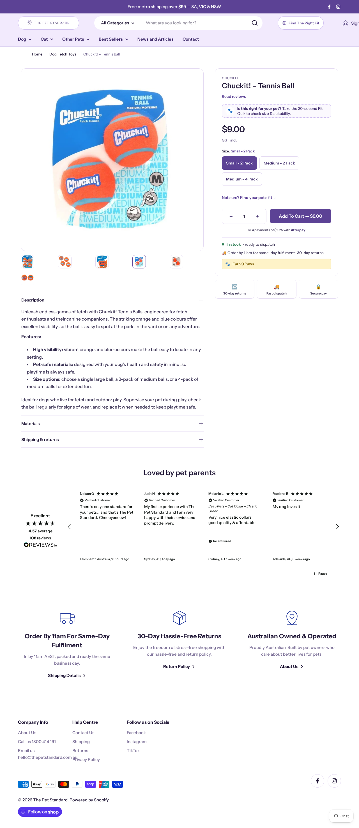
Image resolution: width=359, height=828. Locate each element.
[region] (203, 527)
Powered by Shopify (89, 800)
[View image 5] (176, 261)
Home (37, 54)
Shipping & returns (40, 439)
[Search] (254, 23)
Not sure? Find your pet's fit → (249, 197)
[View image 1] (27, 261)
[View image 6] (27, 278)
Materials (30, 423)
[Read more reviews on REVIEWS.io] (40, 545)
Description (32, 300)
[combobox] (178, 23)
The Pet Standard (50, 800)
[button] (69, 527)
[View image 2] (65, 261)
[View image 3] (102, 261)
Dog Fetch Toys (62, 54)
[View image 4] (139, 261)
